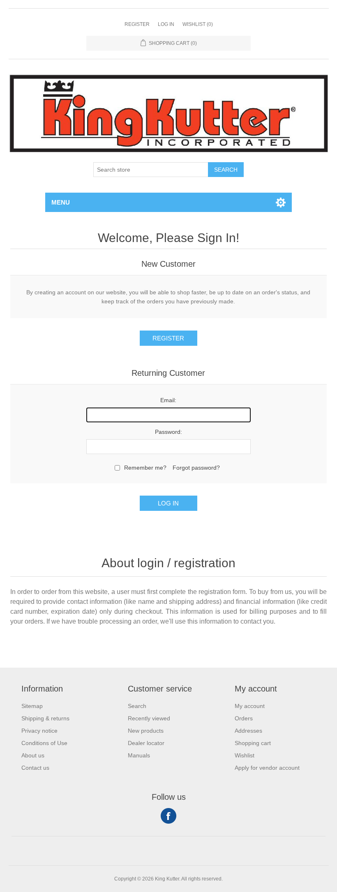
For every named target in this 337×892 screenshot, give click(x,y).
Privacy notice (39, 730)
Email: (168, 400)
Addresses (248, 730)
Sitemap (32, 706)
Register (137, 24)
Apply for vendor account (267, 767)
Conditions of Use (44, 743)
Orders (244, 718)
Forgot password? (196, 467)
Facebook (168, 816)
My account (250, 706)
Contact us (35, 767)
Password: (168, 432)
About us (32, 755)
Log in (166, 24)
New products (146, 730)
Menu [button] (60, 202)
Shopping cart (253, 743)
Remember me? (145, 467)
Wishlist (244, 755)
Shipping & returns (45, 718)
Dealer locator (146, 743)
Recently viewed (149, 718)
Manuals (139, 755)
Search (226, 169)
